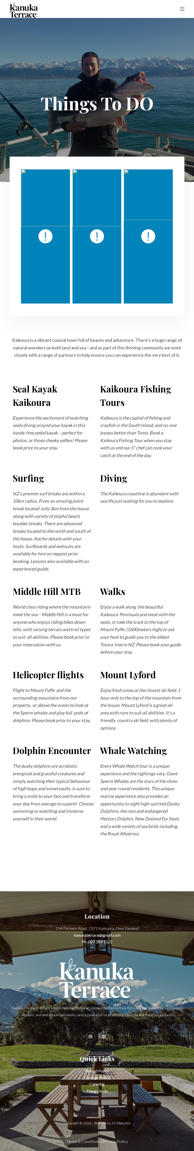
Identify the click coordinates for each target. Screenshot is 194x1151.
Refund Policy (97, 1070)
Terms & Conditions (83, 1141)
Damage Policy (97, 1077)
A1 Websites (121, 1123)
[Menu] (182, 9)
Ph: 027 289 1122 (97, 941)
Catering (97, 1084)
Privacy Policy (115, 1141)
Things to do (97, 1090)
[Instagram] (104, 1037)
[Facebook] (90, 1037)
